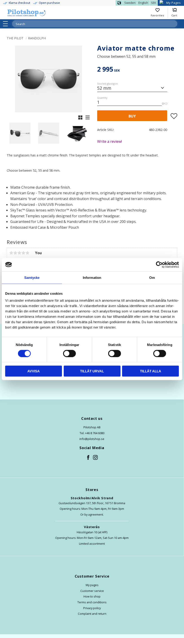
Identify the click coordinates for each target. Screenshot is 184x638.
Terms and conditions (92, 602)
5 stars (27, 253)
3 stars (19, 253)
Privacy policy (92, 608)
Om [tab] (152, 277)
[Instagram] (95, 457)
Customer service (92, 591)
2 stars (15, 253)
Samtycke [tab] (32, 277)
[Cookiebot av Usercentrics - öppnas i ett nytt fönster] (159, 264)
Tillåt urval (92, 371)
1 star (11, 253)
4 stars (23, 253)
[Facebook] (88, 457)
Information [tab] (92, 277)
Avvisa (33, 371)
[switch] (69, 353)
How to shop (92, 596)
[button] (7, 24)
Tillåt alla (150, 371)
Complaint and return (92, 614)
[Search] (173, 23)
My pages (92, 585)
